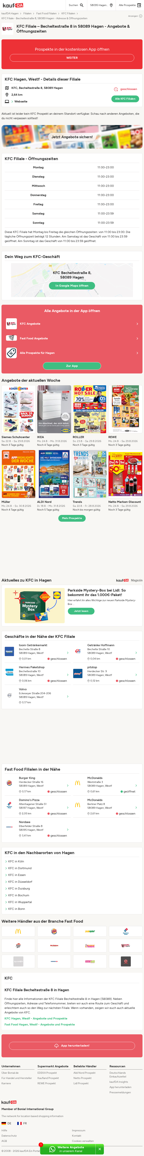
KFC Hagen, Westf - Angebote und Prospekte (35, 1018)
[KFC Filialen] (125, 945)
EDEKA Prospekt (47, 1072)
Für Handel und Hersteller (17, 1078)
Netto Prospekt (83, 1078)
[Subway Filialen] (90, 931)
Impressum (78, 1130)
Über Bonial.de (10, 1072)
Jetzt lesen (81, 611)
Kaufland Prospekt (48, 1078)
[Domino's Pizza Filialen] (125, 931)
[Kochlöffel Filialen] (18, 961)
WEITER (72, 58)
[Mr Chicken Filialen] (54, 945)
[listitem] (19, 416)
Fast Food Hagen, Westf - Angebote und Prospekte (39, 1024)
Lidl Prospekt (81, 1083)
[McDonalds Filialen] (18, 931)
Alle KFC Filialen (125, 98)
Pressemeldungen (120, 1092)
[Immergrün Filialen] (90, 961)
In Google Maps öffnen (72, 285)
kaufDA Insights (119, 1081)
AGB (4, 1141)
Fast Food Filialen (46, 13)
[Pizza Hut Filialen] (18, 945)
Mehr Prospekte (72, 518)
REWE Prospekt (47, 1083)
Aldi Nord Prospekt (84, 1072)
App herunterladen (120, 1087)
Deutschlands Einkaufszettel (118, 1074)
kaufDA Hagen (10, 13)
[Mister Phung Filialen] (125, 961)
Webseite (20, 101)
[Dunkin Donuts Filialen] (90, 945)
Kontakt (76, 1135)
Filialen (27, 13)
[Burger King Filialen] (54, 931)
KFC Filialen (68, 13)
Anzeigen (133, 16)
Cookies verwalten (83, 1141)
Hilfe (4, 1130)
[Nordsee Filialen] (54, 961)
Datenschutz (9, 1135)
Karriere (6, 1083)
